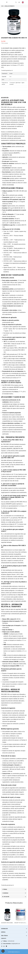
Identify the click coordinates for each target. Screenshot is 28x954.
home (2, 6)
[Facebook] (1, 946)
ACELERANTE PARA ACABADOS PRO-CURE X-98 (10, 922)
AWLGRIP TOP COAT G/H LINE (20, 922)
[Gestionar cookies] (3, 951)
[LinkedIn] (6, 946)
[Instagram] (4, 946)
